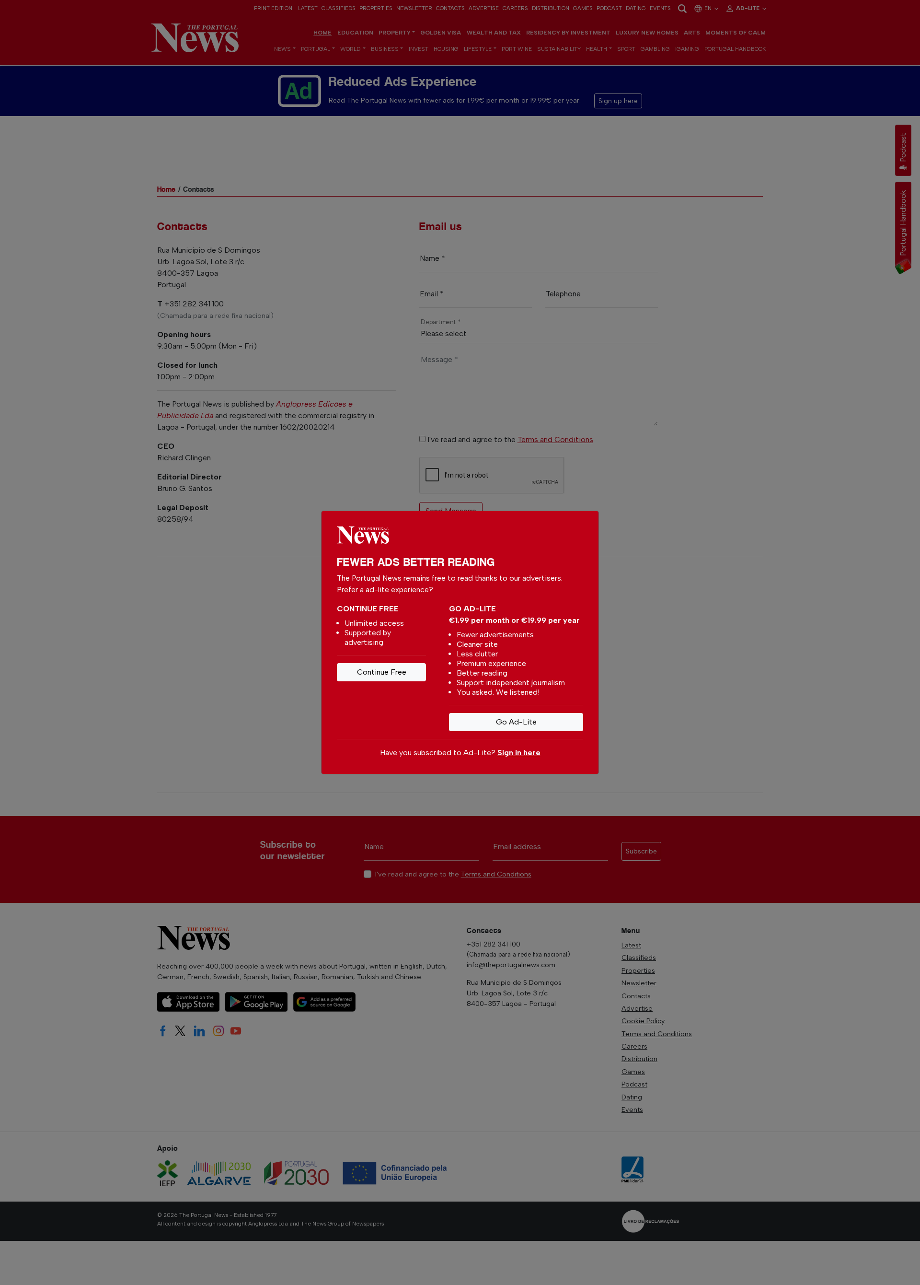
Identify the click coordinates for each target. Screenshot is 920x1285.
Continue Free (381, 672)
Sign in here (518, 752)
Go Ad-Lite (516, 721)
